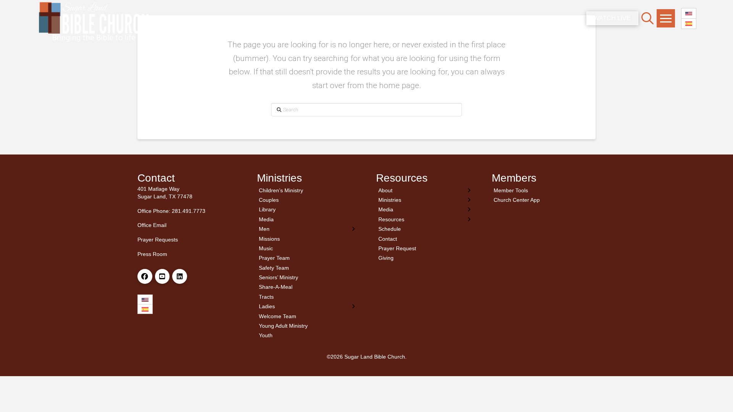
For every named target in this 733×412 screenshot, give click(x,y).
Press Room (152, 254)
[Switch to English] (688, 13)
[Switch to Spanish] (688, 24)
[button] (647, 18)
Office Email (151, 225)
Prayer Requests (157, 240)
